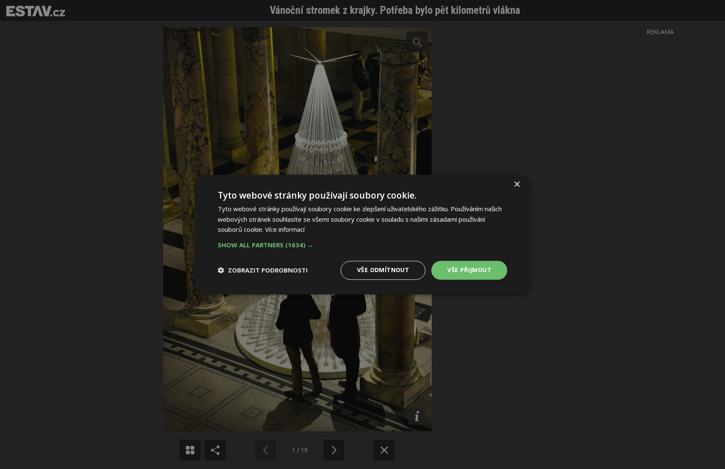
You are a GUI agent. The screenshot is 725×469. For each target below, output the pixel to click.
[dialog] (362, 234)
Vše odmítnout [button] (383, 270)
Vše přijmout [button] (469, 270)
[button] (362, 245)
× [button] (517, 184)
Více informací (285, 229)
